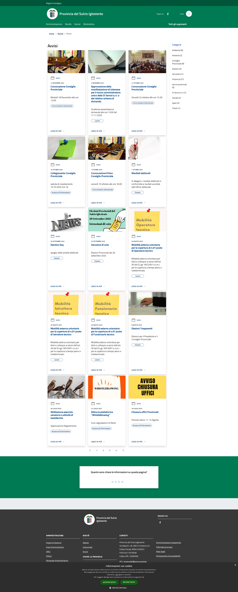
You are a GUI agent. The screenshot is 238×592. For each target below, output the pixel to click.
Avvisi (58, 78)
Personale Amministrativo (57, 560)
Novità (60, 33)
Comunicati (87, 547)
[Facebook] (166, 13)
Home (51, 33)
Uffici (48, 551)
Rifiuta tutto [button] (129, 582)
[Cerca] (189, 14)
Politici (49, 556)
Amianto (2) (177, 55)
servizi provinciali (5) (179, 86)
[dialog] (119, 577)
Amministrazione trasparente (168, 542)
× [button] (235, 565)
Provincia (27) (178, 79)
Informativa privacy (164, 547)
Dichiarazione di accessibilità (168, 555)
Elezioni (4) (176, 68)
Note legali (160, 551)
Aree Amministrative (55, 547)
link (143, 577)
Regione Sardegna (53, 3)
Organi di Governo (53, 542)
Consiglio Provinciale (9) (178, 62)
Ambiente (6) (177, 50)
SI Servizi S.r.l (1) (179, 92)
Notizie (86, 542)
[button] (119, 588)
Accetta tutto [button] (109, 582)
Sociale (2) (176, 97)
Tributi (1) (176, 108)
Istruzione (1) (177, 74)
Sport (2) (175, 103)
